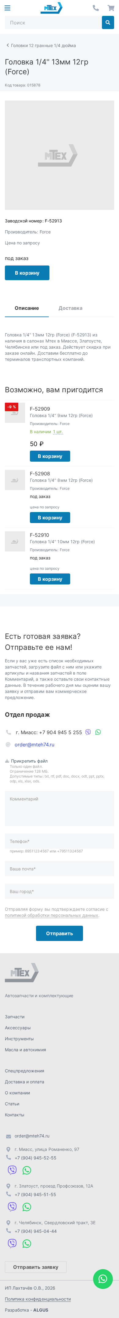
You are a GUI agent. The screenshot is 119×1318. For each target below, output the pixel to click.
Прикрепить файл (29, 760)
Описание (27, 308)
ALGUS (40, 1310)
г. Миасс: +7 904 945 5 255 (49, 732)
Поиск (108, 22)
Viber (88, 732)
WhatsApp (98, 732)
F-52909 (40, 409)
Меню (7, 8)
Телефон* (20, 841)
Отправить (59, 933)
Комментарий (24, 798)
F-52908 (40, 473)
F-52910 (39, 535)
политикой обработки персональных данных (51, 915)
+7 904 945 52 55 (95, 8)
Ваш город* (22, 891)
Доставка (70, 308)
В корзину (27, 273)
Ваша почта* (23, 868)
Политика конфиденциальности (38, 1299)
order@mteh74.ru (35, 744)
